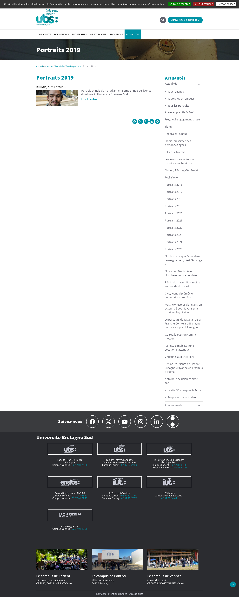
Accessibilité (136, 593)
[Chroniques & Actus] (173, 421)
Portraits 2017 (173, 192)
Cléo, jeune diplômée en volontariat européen (179, 295)
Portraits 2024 (173, 242)
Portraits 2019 (173, 206)
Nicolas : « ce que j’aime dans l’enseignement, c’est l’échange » (183, 260)
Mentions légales (117, 593)
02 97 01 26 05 (79, 529)
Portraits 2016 (173, 184)
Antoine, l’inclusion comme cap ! (181, 381)
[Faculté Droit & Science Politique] (70, 449)
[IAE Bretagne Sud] (70, 515)
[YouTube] (124, 421)
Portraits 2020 (173, 213)
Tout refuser (205, 4)
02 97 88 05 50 (178, 465)
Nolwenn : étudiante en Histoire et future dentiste (181, 273)
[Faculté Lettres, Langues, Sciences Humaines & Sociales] (119, 449)
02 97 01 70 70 (179, 467)
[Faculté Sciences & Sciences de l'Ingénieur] (169, 449)
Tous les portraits (178, 105)
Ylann (168, 126)
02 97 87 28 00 (129, 495)
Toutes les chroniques (181, 98)
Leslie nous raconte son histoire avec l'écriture (179, 161)
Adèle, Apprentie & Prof (179, 112)
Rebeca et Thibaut (176, 134)
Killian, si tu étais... (176, 152)
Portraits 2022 (173, 227)
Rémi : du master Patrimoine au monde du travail (182, 284)
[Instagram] (140, 421)
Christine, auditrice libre (179, 357)
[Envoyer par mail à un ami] (151, 121)
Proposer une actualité (182, 397)
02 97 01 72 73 (79, 498)
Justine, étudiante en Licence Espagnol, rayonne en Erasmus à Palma (184, 368)
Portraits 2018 (173, 199)
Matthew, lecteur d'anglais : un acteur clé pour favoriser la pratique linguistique (183, 308)
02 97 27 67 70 (129, 498)
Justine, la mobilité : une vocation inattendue (179, 347)
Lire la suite (89, 99)
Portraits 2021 (173, 220)
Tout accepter (181, 4)
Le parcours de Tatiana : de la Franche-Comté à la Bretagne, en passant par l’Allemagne (183, 323)
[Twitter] (108, 421)
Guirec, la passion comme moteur (181, 336)
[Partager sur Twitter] (140, 121)
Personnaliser (226, 4)
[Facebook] (92, 421)
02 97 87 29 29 (129, 465)
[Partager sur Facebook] (134, 121)
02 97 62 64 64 (169, 498)
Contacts (101, 593)
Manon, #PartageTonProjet (181, 170)
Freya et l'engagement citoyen (183, 119)
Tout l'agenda (176, 91)
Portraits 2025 (173, 249)
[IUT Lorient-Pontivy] (119, 482)
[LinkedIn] (157, 421)
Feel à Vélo (171, 177)
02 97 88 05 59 (79, 495)
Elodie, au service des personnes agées (178, 143)
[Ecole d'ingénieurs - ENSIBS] (70, 482)
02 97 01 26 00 (79, 465)
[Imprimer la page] (157, 121)
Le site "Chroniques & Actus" (185, 390)
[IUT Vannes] (169, 482)
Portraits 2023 (173, 235)
